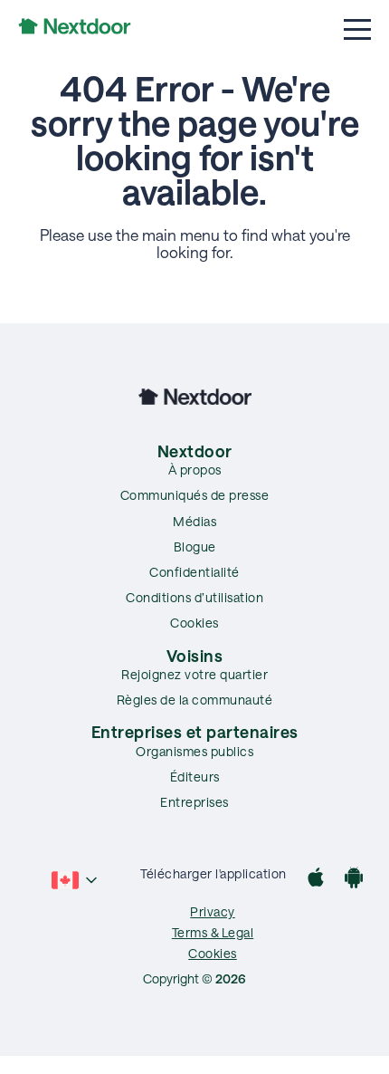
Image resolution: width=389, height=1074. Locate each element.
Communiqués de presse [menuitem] (195, 495)
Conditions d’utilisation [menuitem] (194, 597)
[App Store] (316, 880)
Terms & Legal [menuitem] (213, 932)
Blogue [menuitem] (195, 546)
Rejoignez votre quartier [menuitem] (194, 674)
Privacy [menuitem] (212, 911)
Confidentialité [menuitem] (194, 572)
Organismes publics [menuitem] (194, 751)
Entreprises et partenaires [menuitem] (195, 732)
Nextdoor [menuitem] (194, 451)
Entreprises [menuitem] (194, 802)
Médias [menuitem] (194, 521)
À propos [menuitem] (195, 469)
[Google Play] (354, 880)
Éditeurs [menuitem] (195, 776)
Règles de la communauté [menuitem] (195, 699)
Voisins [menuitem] (194, 656)
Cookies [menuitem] (194, 622)
